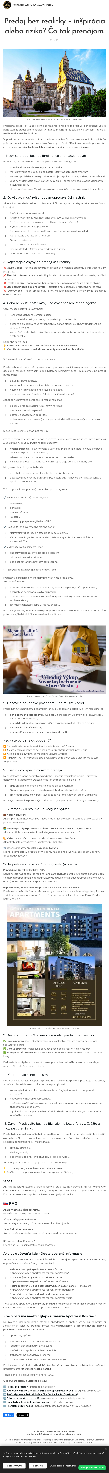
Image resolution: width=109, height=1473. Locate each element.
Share (10, 1415)
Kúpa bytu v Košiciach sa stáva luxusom (29, 1402)
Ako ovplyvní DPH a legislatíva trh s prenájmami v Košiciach (40, 1390)
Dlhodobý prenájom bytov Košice (26, 1398)
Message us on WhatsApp (92, 1467)
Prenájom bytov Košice (20, 1405)
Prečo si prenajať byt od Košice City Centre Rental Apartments (42, 1394)
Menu (103, 5)
